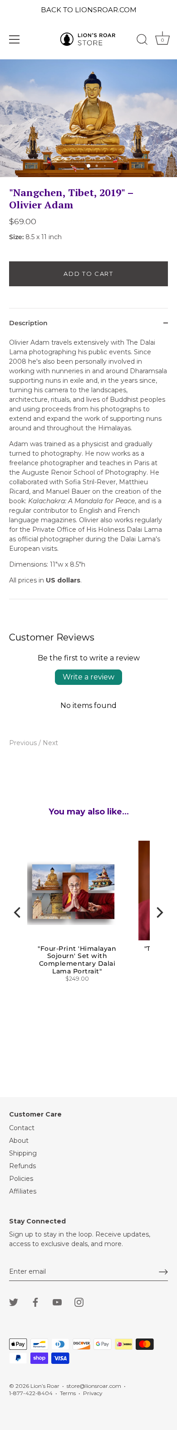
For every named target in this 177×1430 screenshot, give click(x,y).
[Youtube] (57, 1301)
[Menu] (15, 39)
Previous (24, 743)
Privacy (92, 1393)
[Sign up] (163, 1271)
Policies (21, 1179)
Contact (21, 1128)
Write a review (88, 677)
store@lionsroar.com (94, 1385)
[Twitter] (13, 1301)
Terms (68, 1393)
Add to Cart (88, 273)
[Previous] (18, 912)
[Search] (142, 41)
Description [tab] (28, 323)
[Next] (159, 912)
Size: (16, 237)
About (19, 1140)
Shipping (23, 1153)
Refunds (22, 1166)
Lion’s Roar (44, 1385)
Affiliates (22, 1191)
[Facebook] (35, 1301)
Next (50, 743)
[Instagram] (79, 1301)
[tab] (88, 468)
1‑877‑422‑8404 (31, 1393)
